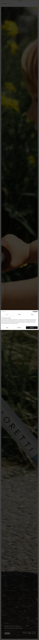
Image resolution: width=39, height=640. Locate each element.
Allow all (31, 327)
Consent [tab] (6, 314)
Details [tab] (19, 314)
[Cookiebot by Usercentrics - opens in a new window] (33, 311)
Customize (19, 327)
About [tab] (32, 314)
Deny (7, 327)
